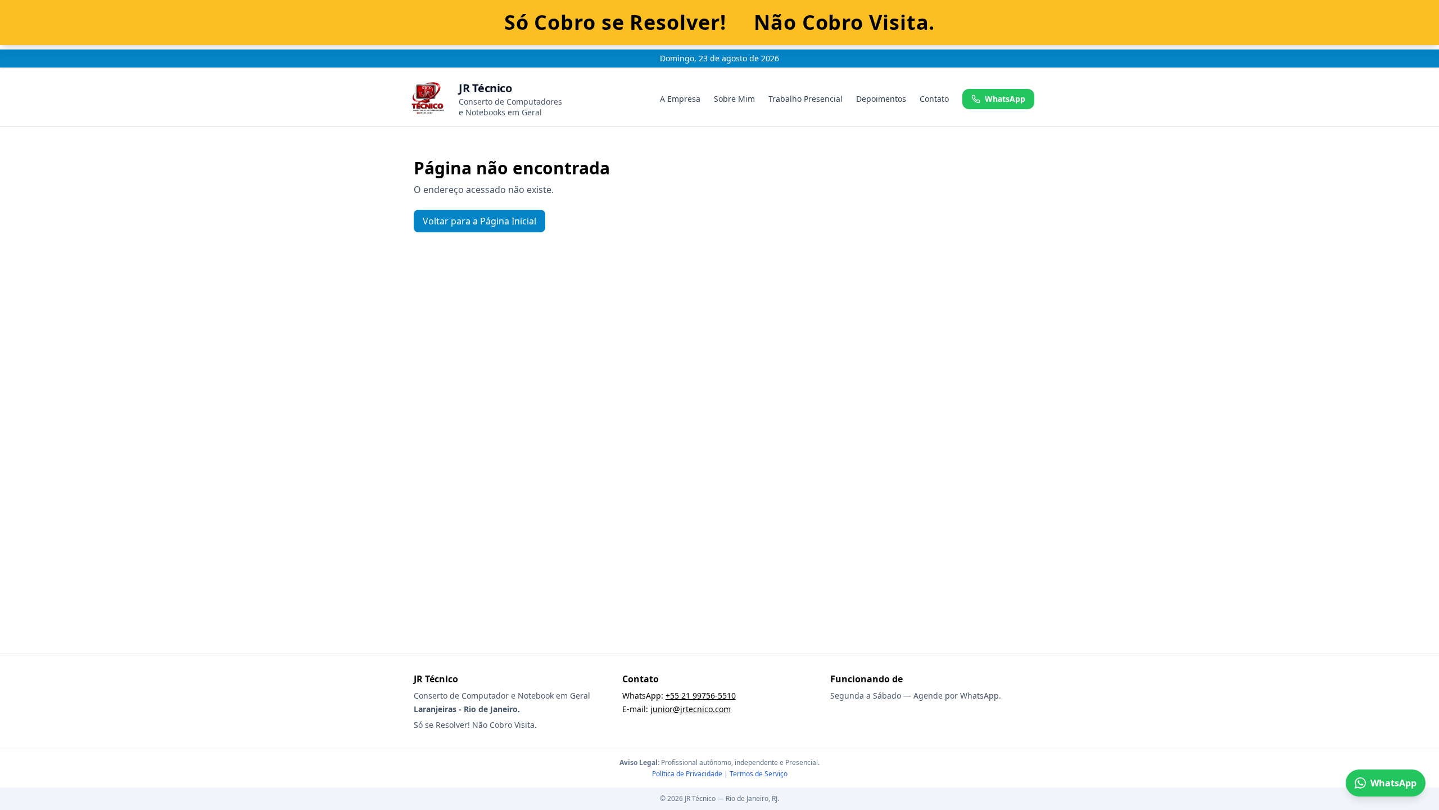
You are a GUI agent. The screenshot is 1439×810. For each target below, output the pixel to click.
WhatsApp (1005, 98)
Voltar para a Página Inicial (479, 221)
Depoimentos (881, 98)
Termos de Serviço (759, 773)
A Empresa (680, 98)
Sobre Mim (734, 98)
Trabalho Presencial (805, 98)
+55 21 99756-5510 (701, 695)
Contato (934, 98)
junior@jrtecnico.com (690, 709)
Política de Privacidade (687, 773)
